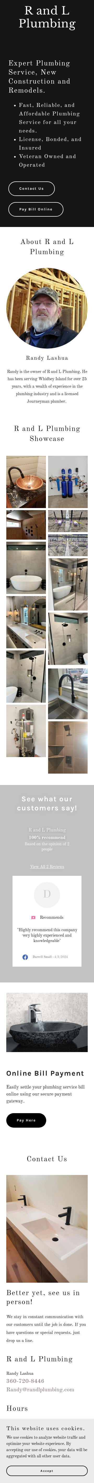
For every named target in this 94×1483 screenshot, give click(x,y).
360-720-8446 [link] (25, 1381)
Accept (47, 1470)
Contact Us (31, 188)
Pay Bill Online (35, 209)
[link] (47, 26)
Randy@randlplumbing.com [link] (40, 1390)
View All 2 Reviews (47, 867)
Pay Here (26, 1120)
